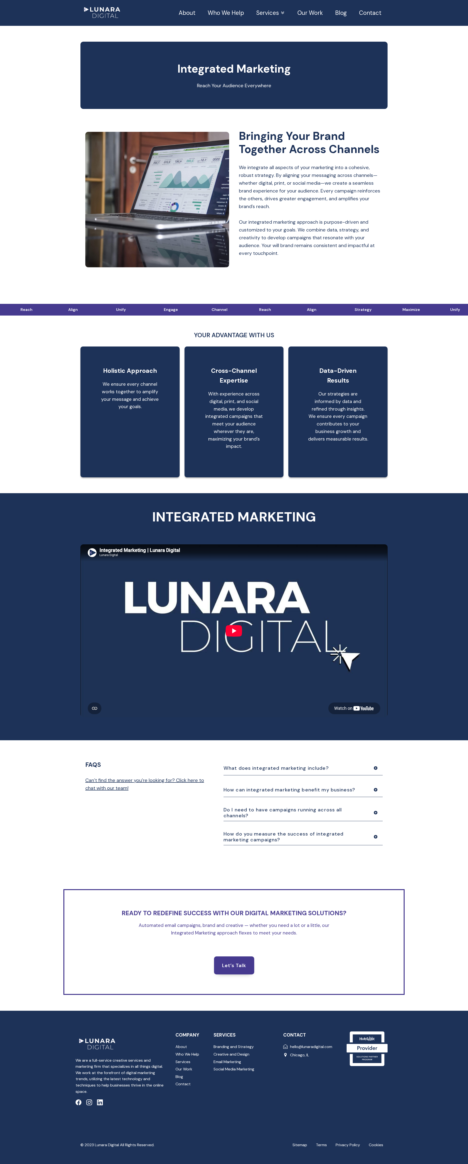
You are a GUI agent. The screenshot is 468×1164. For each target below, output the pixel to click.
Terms (321, 1144)
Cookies (376, 1144)
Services (267, 13)
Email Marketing (227, 1061)
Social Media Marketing (234, 1069)
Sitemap (299, 1144)
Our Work (310, 13)
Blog (341, 13)
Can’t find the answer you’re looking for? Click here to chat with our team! (144, 784)
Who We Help (226, 13)
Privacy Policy (348, 1144)
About (187, 13)
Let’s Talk (234, 965)
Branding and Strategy (234, 1046)
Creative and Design (231, 1054)
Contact (370, 13)
